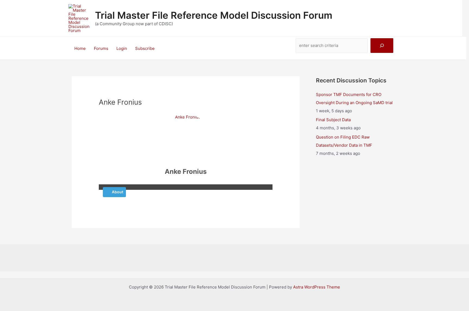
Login (121, 48)
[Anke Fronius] (185, 138)
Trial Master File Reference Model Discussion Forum (213, 15)
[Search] (381, 45)
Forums (101, 48)
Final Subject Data (333, 119)
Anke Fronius (186, 171)
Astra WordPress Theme (316, 287)
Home (80, 48)
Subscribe (145, 48)
